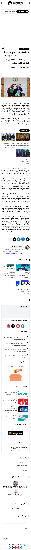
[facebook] (22, 326)
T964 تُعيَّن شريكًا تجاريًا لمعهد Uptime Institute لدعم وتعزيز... (24, 275)
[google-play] (10, 547)
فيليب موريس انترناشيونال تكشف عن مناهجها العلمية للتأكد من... (23, 145)
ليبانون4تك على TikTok (22, 465)
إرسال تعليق (24, 306)
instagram (21, 253)
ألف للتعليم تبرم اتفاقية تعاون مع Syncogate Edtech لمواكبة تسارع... (9, 145)
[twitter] (13, 326)
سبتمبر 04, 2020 (13, 391)
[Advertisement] (15, 31)
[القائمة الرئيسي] (28, 3)
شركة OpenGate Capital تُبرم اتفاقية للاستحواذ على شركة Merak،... (8, 275)
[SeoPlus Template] (24, 545)
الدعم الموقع (24, 470)
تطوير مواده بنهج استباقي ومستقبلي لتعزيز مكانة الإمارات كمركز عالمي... (15, 344)
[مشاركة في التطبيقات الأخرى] (10, 239)
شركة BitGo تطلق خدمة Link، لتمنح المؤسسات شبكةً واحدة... (24, 291)
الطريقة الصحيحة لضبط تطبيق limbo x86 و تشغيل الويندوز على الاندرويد (10, 410)
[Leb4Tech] (15, 3)
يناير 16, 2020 (14, 415)
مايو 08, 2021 (14, 407)
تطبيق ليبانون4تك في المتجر (20, 467)
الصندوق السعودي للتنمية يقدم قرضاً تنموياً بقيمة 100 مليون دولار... (15, 350)
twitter (17, 253)
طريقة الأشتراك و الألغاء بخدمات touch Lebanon (11, 393)
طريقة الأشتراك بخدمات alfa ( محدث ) (10, 401)
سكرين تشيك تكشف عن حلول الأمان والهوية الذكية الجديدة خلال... (8, 11)
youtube (13, 253)
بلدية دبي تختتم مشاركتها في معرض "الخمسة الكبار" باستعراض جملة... (15, 338)
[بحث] (2, 3)
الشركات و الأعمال (24, 48)
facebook (8, 253)
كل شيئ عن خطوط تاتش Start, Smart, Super (11, 418)
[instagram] (8, 326)
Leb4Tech (8, 544)
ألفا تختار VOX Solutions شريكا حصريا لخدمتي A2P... (15, 356)
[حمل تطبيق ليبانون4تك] (15, 436)
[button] (23, 239)
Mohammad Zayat (23, 67)
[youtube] (18, 326)
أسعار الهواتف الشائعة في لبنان (20, 462)
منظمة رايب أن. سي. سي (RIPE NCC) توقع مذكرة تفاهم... (23, 161)
